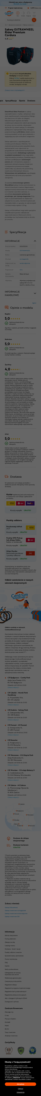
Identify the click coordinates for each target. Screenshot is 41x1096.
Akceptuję (20, 1084)
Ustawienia (20, 1092)
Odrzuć (20, 1089)
